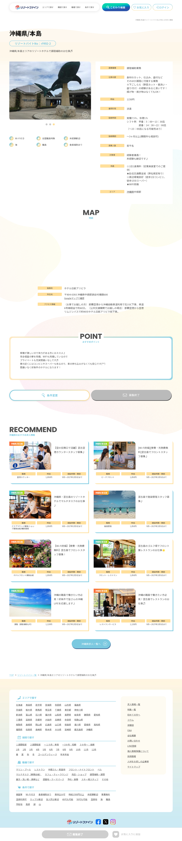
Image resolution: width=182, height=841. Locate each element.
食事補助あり (45, 794)
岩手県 (38, 704)
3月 (31, 749)
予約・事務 (72, 779)
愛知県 (97, 714)
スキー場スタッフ (89, 779)
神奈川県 (78, 709)
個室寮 (19, 794)
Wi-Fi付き (30, 794)
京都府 (38, 719)
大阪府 (48, 719)
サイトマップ (133, 766)
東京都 (68, 709)
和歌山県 (78, 719)
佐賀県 (29, 729)
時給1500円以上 (76, 794)
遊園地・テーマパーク (53, 779)
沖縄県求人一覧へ (91, 644)
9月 (71, 749)
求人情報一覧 (133, 704)
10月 (78, 749)
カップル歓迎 (36, 799)
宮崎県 (68, 729)
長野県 (68, 714)
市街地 (19, 804)
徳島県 (68, 724)
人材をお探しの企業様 (138, 761)
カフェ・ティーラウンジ (56, 774)
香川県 (77, 724)
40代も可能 (67, 799)
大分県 (58, 729)
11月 (86, 749)
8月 (64, 749)
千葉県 (58, 709)
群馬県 (38, 709)
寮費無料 (105, 794)
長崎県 (38, 729)
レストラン (39, 769)
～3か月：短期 (69, 744)
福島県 (77, 704)
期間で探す (62, 7)
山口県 (58, 724)
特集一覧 (131, 709)
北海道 (19, 704)
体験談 (130, 725)
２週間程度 (35, 744)
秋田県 (58, 704)
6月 (51, 749)
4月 (37, 749)
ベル (100, 769)
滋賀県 (29, 719)
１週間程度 (21, 744)
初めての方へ (133, 714)
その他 (105, 779)
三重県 (19, 719)
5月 (44, 749)
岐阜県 (77, 714)
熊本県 (48, 729)
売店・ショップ (79, 774)
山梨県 (58, 714)
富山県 (29, 714)
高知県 (97, 724)
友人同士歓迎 (52, 799)
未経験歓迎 (92, 794)
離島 (108, 799)
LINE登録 (131, 745)
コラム (130, 719)
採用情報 (131, 756)
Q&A (129, 730)
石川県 (38, 714)
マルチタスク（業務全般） (29, 774)
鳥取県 (19, 724)
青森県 (29, 704)
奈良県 (68, 719)
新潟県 (19, 714)
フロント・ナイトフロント (81, 769)
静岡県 (87, 714)
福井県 (48, 714)
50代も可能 (81, 799)
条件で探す (89, 7)
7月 (57, 749)
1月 (17, 749)
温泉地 (94, 799)
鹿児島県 (78, 729)
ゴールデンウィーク (47, 754)
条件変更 (52, 395)
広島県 (48, 724)
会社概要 (131, 735)
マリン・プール (23, 769)
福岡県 (19, 729)
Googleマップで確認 (74, 298)
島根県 (29, 724)
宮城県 (48, 704)
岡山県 (38, 724)
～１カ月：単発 (51, 744)
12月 (94, 749)
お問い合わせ (133, 740)
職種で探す (76, 7)
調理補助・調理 (97, 774)
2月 (24, 749)
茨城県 (19, 709)
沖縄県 (130, 191)
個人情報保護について (138, 751)
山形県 (68, 704)
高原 (28, 804)
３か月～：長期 (87, 744)
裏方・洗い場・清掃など (27, 779)
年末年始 (64, 754)
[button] (47, 124)
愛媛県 (87, 724)
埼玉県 (48, 709)
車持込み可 (60, 794)
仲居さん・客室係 (56, 769)
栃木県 (29, 709)
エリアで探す (48, 7)
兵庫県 (58, 719)
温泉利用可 (21, 799)
